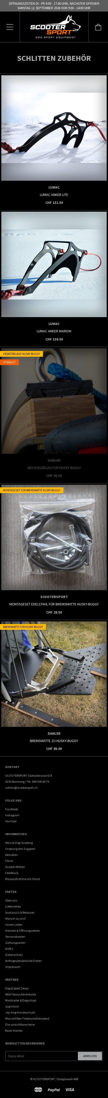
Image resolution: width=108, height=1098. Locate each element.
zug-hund (12, 1006)
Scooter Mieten (15, 867)
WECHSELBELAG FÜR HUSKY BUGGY (54, 467)
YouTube (11, 821)
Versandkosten (15, 937)
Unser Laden (13, 924)
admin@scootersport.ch (21, 788)
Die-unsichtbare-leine (20, 1024)
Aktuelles (11, 855)
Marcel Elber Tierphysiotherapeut (27, 1018)
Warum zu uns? (15, 918)
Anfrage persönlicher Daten (23, 961)
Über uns (11, 900)
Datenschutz (14, 955)
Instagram (12, 815)
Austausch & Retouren (20, 912)
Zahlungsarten (15, 943)
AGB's (9, 949)
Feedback (11, 873)
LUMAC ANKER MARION (54, 331)
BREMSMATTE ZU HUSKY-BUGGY (54, 740)
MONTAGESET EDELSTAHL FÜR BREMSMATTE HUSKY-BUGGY (54, 604)
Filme (9, 861)
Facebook (11, 809)
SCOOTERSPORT (54, 596)
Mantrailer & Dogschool (20, 1000)
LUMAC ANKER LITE (54, 194)
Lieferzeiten (13, 906)
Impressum (12, 967)
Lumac (54, 187)
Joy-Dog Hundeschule (20, 1012)
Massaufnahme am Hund (22, 879)
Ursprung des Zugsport (20, 849)
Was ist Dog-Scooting (19, 843)
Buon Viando (13, 1030)
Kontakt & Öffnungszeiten (22, 930)
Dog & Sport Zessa (17, 988)
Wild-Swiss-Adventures (20, 994)
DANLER (54, 460)
